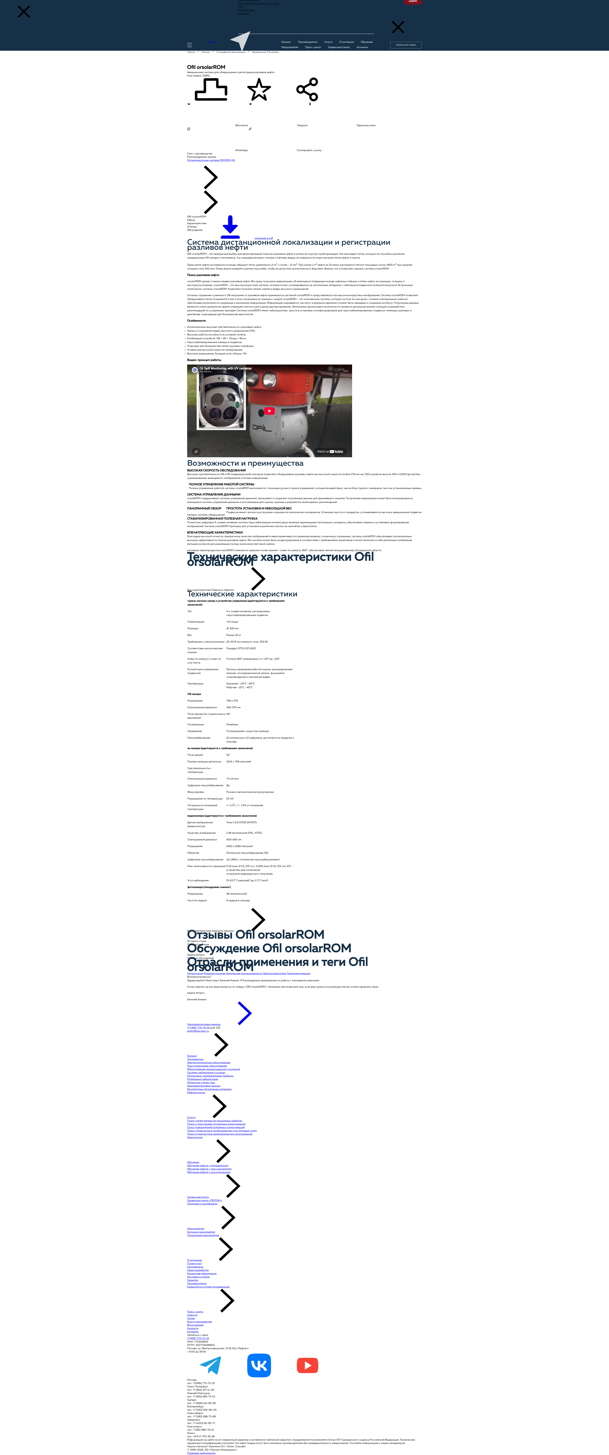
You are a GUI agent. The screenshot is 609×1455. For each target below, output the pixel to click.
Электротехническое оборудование (208, 1062)
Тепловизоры (195, 1059)
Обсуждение (195, 230)
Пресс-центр (195, 1312)
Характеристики (196, 223)
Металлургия (195, 973)
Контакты (193, 1332)
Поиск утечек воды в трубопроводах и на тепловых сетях (222, 1131)
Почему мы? (194, 1263)
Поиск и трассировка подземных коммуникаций (216, 1124)
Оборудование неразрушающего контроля (213, 1069)
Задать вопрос (196, 955)
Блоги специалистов (199, 1322)
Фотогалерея (195, 1325)
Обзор (191, 220)
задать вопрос (196, 993)
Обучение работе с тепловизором (207, 1165)
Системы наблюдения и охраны (206, 1072)
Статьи (191, 1318)
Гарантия (192, 1280)
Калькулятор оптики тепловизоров (208, 1287)
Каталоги (192, 1328)
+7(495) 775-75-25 (198, 1338)
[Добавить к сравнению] (211, 90)
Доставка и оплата (198, 1277)
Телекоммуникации (298, 973)
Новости (192, 1315)
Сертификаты (195, 1267)
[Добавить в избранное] (259, 90)
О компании (194, 1260)
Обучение (193, 1162)
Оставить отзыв (196, 941)
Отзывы (192, 227)
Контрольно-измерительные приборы (210, 1076)
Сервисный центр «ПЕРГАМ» (204, 1200)
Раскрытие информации (201, 1273)
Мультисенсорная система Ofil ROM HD (211, 160)
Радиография (246, 10)
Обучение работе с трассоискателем (209, 1169)
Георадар (244, 14)
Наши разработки (198, 1270)
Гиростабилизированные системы (258, 4)
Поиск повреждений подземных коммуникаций (216, 1127)
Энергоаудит (195, 1137)
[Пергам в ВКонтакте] (259, 1376)
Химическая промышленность (244, 973)
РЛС (240, 7)
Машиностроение (215, 973)
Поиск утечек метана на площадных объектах (214, 1121)
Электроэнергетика (274, 973)
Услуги (191, 1117)
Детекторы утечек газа (201, 1082)
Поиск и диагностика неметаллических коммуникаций (219, 1134)
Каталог (192, 1056)
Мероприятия (196, 1229)
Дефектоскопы (196, 1092)
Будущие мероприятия (201, 1232)
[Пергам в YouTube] (307, 1376)
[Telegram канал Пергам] (211, 1376)
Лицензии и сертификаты (202, 1204)
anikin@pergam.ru (198, 1031)
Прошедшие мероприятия (203, 1235)
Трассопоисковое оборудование (207, 1066)
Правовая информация (201, 1453)
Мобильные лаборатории (202, 1079)
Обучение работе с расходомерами (208, 1172)
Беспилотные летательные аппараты (209, 1089)
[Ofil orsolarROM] (198, 163)
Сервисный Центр (198, 1197)
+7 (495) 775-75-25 (198, 1028)
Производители (196, 1283)
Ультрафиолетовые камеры (203, 1086)
